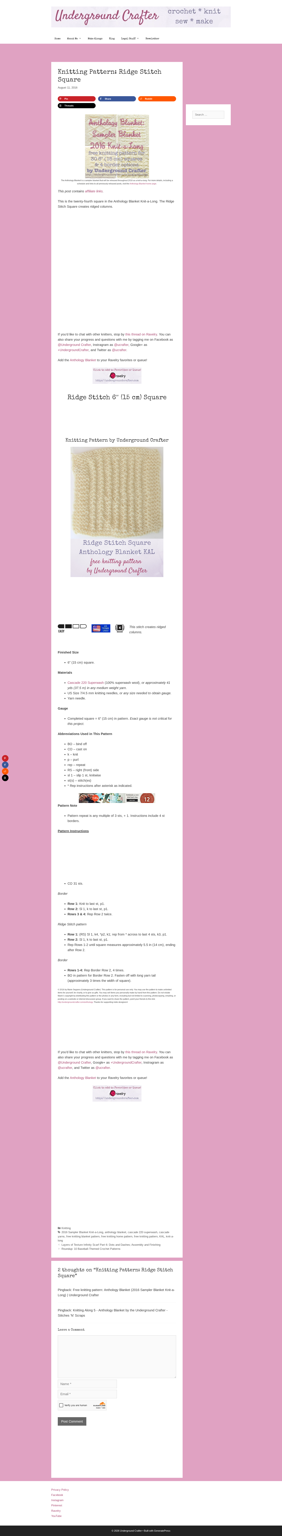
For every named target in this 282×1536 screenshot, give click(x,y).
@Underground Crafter (74, 345)
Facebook (57, 1495)
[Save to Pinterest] (5, 758)
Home (58, 38)
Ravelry (56, 1510)
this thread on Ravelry (141, 334)
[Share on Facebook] (5, 765)
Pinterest (56, 1505)
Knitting (66, 1228)
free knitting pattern (146, 1236)
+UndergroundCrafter (73, 350)
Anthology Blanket (83, 360)
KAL (161, 1236)
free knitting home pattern (116, 1236)
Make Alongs (95, 38)
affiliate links (94, 191)
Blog (112, 38)
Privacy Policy (60, 1489)
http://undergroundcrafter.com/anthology (75, 1002)
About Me (72, 38)
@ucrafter (121, 345)
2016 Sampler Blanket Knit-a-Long (82, 1232)
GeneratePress (162, 1530)
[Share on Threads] (5, 778)
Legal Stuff (128, 38)
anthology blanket (115, 1232)
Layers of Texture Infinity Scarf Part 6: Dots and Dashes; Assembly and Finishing (111, 1244)
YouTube (56, 1516)
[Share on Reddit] (5, 771)
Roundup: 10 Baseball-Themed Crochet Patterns (91, 1248)
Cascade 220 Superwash (86, 682)
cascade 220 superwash (142, 1232)
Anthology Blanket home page (143, 184)
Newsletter (152, 38)
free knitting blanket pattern (83, 1236)
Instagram (57, 1500)
